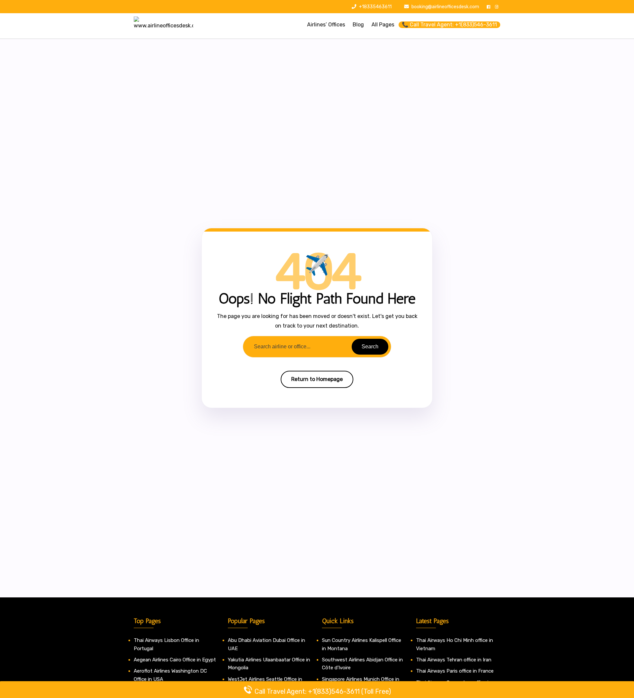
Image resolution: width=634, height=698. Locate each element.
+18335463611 (375, 7)
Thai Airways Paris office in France (455, 671)
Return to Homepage (317, 379)
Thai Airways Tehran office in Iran (453, 660)
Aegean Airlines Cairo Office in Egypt (175, 660)
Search (370, 346)
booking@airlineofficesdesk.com (445, 7)
